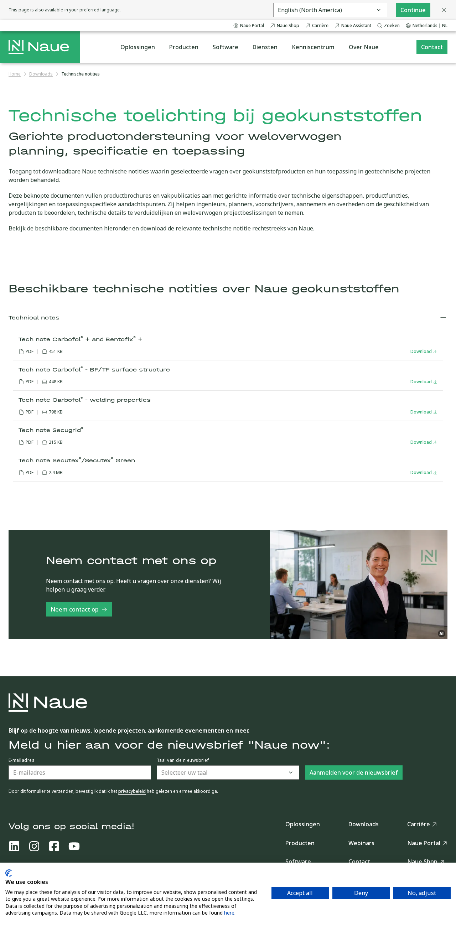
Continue (413, 10)
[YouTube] (74, 846)
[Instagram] (34, 846)
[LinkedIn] (14, 846)
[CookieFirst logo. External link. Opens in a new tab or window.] (8, 873)
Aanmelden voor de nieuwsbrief (354, 772)
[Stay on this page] (444, 10)
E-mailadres (22, 760)
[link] (80, 74)
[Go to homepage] (39, 47)
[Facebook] (54, 846)
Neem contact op (75, 609)
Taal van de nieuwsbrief (183, 760)
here (229, 912)
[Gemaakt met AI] (441, 633)
